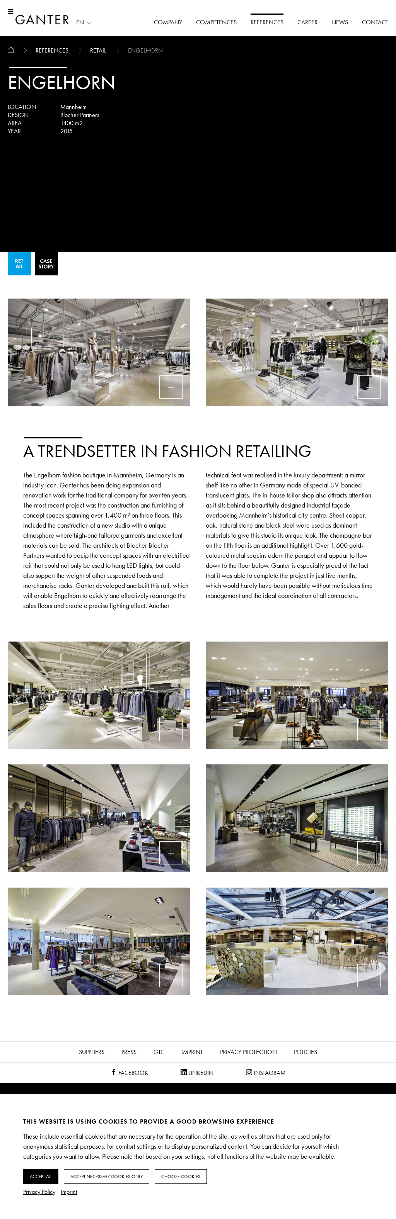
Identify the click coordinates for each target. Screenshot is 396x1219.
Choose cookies (180, 1176)
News (339, 22)
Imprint (192, 1052)
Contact (375, 22)
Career (307, 22)
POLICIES (305, 1052)
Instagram (269, 1073)
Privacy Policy (39, 1192)
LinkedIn (200, 1073)
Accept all (41, 1176)
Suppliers (91, 1052)
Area (15, 123)
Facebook (132, 1073)
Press (129, 1052)
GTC (159, 1052)
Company (168, 22)
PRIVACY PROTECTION (248, 1052)
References (267, 22)
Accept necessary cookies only (106, 1176)
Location (22, 107)
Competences (216, 22)
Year (14, 131)
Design (18, 115)
